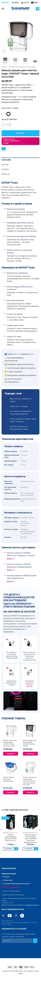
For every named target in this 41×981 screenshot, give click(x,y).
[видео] (4, 51)
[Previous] (5, 36)
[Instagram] (16, 915)
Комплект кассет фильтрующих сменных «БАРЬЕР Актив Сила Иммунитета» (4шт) (30, 838)
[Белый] (3, 114)
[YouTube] (9, 915)
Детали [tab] (5, 165)
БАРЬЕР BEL (19, 971)
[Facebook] (22, 916)
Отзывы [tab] (5, 169)
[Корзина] (37, 8)
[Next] (36, 36)
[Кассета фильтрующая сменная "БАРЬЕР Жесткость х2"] (10, 822)
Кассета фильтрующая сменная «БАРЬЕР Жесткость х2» (10, 837)
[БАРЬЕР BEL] (20, 8)
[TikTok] (3, 915)
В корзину (20, 133)
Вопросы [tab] (6, 174)
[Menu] (3, 8)
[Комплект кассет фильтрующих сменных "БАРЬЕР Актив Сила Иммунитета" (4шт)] (30, 822)
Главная (4, 67)
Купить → (11, 559)
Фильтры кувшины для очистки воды (22, 67)
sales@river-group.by (32, 905)
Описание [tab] (6, 160)
